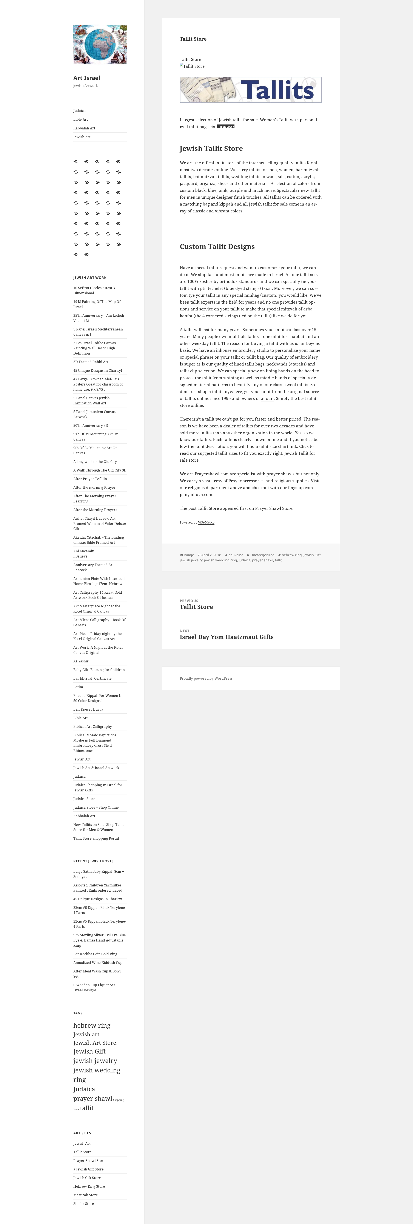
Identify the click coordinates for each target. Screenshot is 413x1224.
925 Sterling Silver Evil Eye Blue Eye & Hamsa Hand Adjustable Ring (99, 940)
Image (189, 555)
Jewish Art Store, (95, 1042)
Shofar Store (83, 1203)
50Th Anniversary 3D (90, 425)
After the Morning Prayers (95, 509)
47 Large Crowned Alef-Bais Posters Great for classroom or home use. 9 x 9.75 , (98, 384)
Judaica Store (84, 798)
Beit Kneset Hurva (88, 709)
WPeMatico (206, 522)
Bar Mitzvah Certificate (92, 678)
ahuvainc (235, 555)
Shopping (118, 1099)
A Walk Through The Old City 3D (99, 470)
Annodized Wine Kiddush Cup (97, 962)
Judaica (79, 110)
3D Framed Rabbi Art (90, 361)
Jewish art (86, 1034)
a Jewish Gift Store (88, 1169)
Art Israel (86, 78)
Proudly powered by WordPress (206, 678)
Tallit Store (82, 1152)
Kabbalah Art (84, 128)
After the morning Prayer (94, 487)
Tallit (315, 190)
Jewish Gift (89, 1051)
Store (76, 1109)
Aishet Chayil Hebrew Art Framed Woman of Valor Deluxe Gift (99, 523)
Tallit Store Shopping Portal (96, 838)
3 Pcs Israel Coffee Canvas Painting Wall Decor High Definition (94, 348)
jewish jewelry (95, 1060)
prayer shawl (92, 1098)
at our (267, 398)
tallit (87, 1108)
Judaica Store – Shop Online (96, 807)
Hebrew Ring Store (89, 1186)
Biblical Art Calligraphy (92, 726)
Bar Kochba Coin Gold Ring (95, 954)
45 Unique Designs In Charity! (97, 370)
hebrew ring (92, 1025)
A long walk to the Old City (95, 461)
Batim (78, 687)
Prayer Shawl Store (89, 1160)
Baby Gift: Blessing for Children (99, 669)
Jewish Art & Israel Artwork (96, 767)
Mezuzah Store (85, 1195)
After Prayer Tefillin (90, 478)
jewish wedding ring (220, 560)
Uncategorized (262, 555)
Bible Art (80, 119)
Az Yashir (81, 661)
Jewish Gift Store (87, 1177)
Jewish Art (82, 137)
